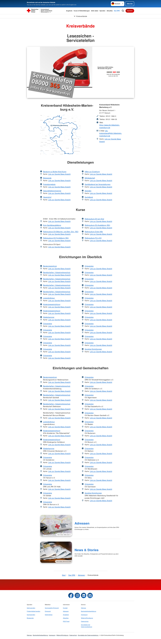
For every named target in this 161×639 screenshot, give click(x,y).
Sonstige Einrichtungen (93, 349)
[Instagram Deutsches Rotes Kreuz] (77, 595)
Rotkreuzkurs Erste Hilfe (94, 231)
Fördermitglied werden (33, 611)
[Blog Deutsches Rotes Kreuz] (90, 595)
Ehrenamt (48, 611)
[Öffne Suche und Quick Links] (123, 10)
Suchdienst (89, 197)
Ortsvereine (47, 323)
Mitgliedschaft (90, 178)
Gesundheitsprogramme (52, 190)
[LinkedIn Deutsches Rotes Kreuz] (83, 595)
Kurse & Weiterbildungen (82, 11)
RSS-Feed (66, 621)
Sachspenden (31, 615)
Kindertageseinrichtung (51, 304)
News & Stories (87, 549)
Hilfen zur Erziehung (92, 171)
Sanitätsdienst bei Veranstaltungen (97, 184)
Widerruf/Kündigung (87, 618)
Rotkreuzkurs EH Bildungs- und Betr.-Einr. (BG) (60, 231)
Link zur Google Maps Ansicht (59, 174)
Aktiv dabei (94, 11)
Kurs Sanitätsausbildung (52, 225)
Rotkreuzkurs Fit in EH (93, 238)
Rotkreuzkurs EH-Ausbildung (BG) (97, 225)
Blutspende (47, 178)
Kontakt (65, 608)
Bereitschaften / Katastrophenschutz (56, 272)
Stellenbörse (48, 615)
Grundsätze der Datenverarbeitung (86, 626)
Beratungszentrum (50, 266)
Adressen (82, 523)
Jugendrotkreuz (49, 298)
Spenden (102, 11)
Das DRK (117, 11)
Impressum (84, 615)
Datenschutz (84, 621)
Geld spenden (31, 608)
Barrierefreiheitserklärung (88, 611)
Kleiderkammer (48, 317)
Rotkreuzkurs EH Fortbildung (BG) (56, 238)
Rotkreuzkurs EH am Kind (94, 219)
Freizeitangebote (49, 184)
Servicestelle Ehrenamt (52, 608)
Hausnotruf (47, 197)
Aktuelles (110, 11)
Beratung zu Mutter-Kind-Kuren (54, 171)
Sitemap (83, 608)
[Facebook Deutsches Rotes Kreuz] (71, 595)
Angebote (69, 11)
